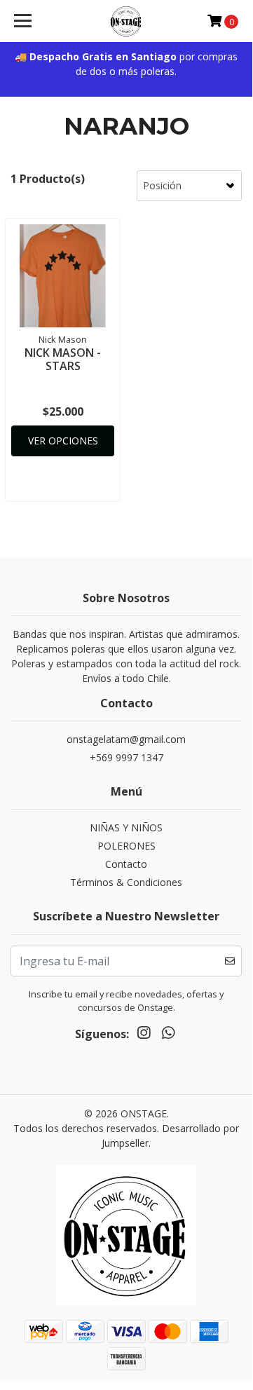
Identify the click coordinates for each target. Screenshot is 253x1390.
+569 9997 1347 (126, 757)
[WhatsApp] (167, 1035)
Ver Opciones (63, 440)
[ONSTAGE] (126, 21)
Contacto (126, 864)
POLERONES (126, 845)
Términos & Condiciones (126, 882)
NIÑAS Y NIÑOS (126, 827)
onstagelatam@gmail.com (126, 739)
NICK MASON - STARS (63, 359)
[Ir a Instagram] (143, 1035)
